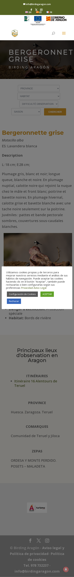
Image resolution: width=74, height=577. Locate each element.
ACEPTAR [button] (47, 294)
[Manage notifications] (66, 569)
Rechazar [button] (14, 301)
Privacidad (27, 287)
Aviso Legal (40, 287)
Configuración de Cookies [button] (22, 294)
